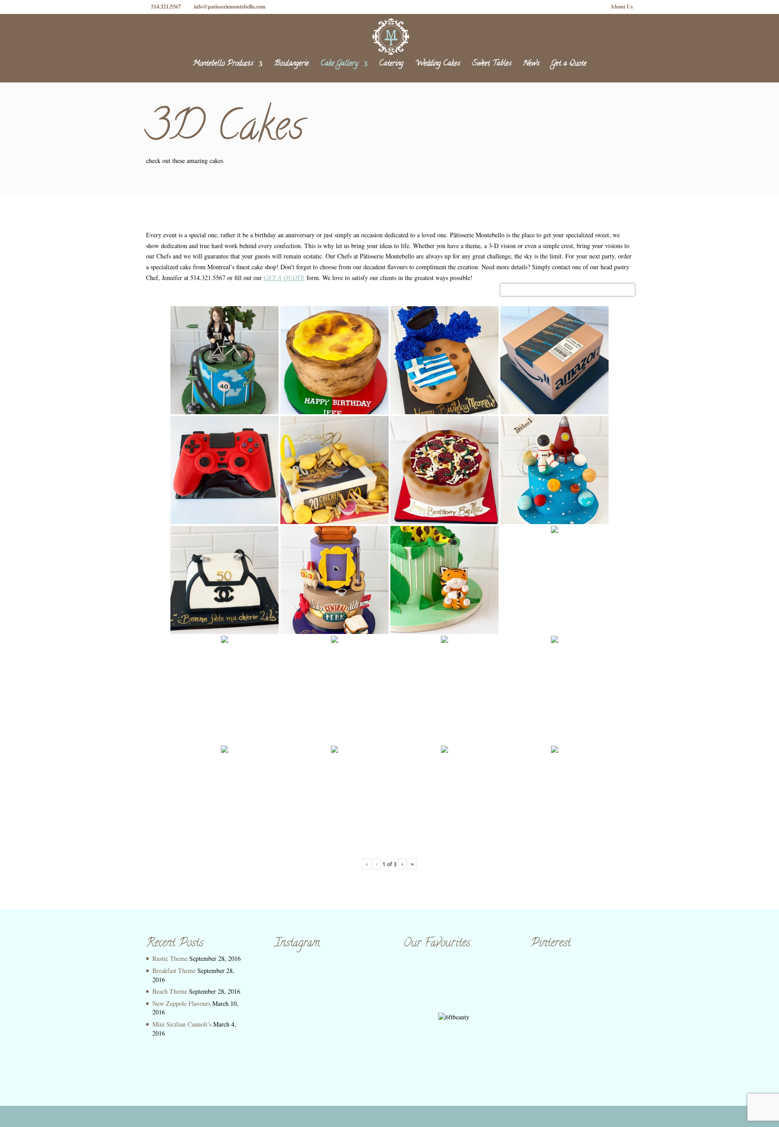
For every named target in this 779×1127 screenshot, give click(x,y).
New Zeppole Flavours (181, 1003)
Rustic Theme (170, 958)
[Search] (622, 290)
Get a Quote (569, 65)
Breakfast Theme (174, 970)
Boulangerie (291, 65)
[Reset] (629, 290)
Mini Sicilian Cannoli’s (181, 1024)
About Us (621, 7)
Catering (391, 65)
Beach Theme (169, 991)
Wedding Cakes (437, 65)
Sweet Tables (492, 65)
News (531, 65)
